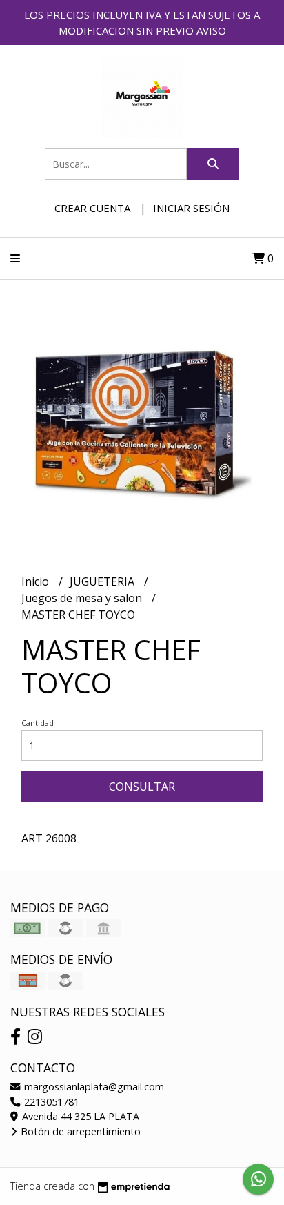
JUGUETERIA (103, 581)
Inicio (36, 581)
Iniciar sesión (191, 208)
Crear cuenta (92, 208)
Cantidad (37, 722)
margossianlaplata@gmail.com (92, 1086)
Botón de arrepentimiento (79, 1131)
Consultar (142, 786)
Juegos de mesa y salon (83, 598)
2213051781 (50, 1101)
